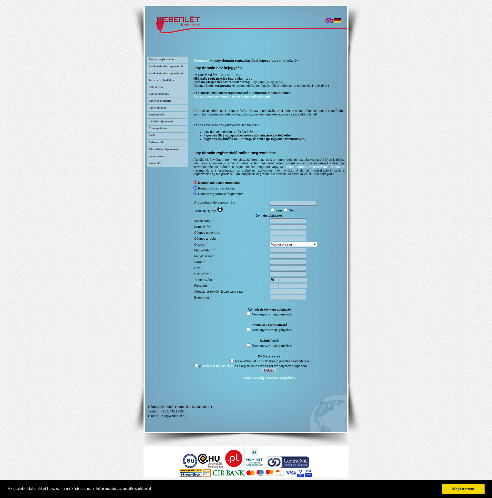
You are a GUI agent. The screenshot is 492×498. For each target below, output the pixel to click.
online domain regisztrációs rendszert (315, 167)
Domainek (201, 60)
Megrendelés (157, 114)
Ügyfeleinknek (158, 107)
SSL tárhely (156, 87)
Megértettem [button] (463, 489)
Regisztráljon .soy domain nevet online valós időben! (231, 96)
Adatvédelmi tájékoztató (164, 149)
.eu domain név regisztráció (166, 73)
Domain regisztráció (161, 59)
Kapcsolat (155, 163)
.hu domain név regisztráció (166, 66)
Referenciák (156, 142)
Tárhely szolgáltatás (161, 80)
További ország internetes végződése (269, 378)
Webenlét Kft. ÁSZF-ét (218, 366)
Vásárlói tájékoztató (161, 121)
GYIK (152, 135)
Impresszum (156, 156)
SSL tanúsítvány (159, 93)
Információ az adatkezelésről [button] (123, 488)
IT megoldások (158, 128)
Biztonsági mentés (160, 100)
